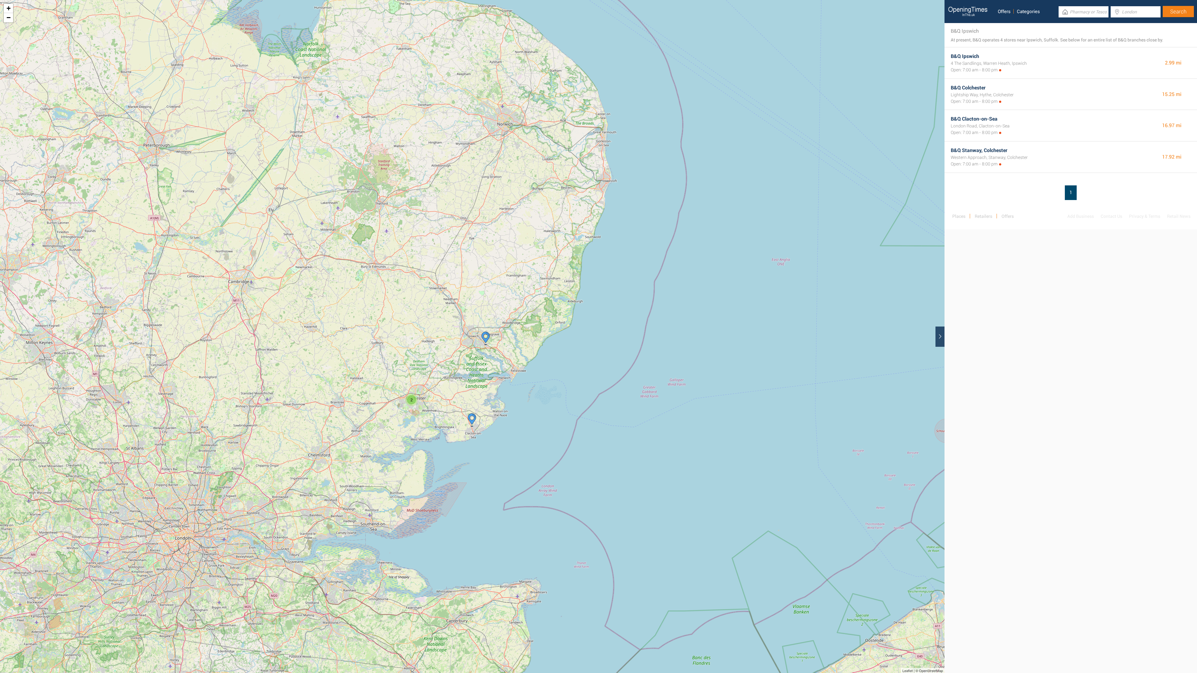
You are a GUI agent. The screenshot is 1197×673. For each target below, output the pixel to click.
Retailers (983, 216)
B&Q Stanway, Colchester (979, 150)
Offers (1004, 11)
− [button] (9, 17)
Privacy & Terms (1144, 216)
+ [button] (9, 8)
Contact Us (1111, 216)
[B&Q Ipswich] (486, 338)
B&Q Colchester (968, 88)
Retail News (1178, 216)
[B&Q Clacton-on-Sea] (472, 420)
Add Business (1080, 216)
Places (958, 216)
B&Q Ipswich (965, 56)
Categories (1028, 11)
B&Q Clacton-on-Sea (974, 119)
